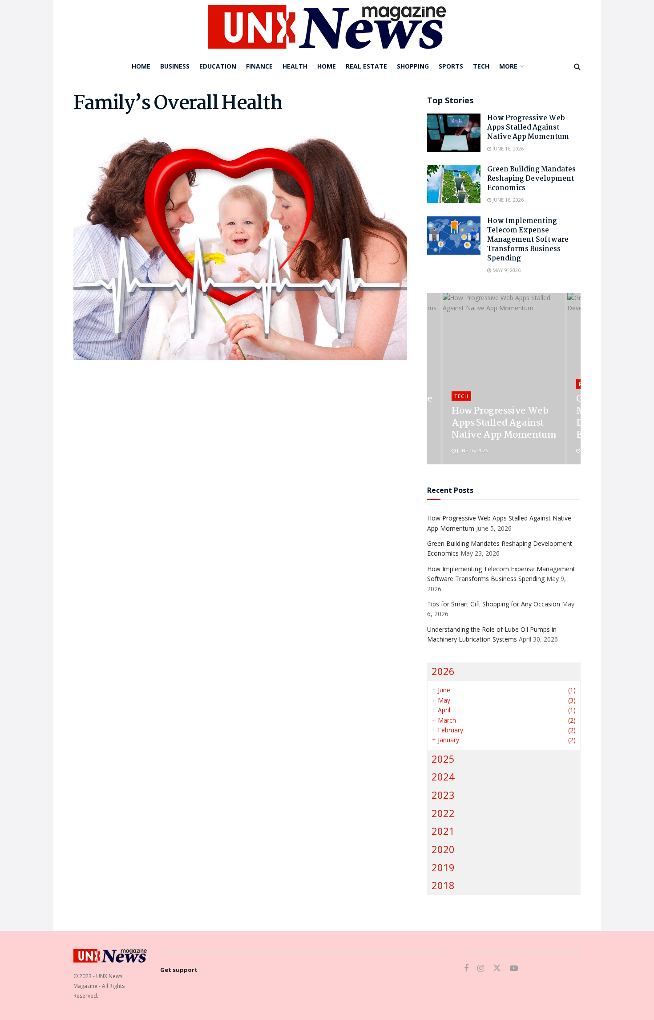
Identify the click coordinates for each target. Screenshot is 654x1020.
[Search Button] (577, 66)
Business (175, 66)
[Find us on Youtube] (514, 968)
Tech (481, 66)
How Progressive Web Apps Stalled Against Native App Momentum (528, 127)
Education (217, 66)
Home (141, 66)
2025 (443, 758)
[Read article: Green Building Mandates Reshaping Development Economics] (453, 184)
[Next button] (574, 378)
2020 (443, 849)
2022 (443, 813)
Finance (259, 66)
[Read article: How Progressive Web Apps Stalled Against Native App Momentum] (453, 133)
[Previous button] (433, 378)
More (508, 66)
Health (295, 66)
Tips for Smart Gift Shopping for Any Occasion (493, 604)
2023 (443, 794)
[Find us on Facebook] (466, 968)
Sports (451, 66)
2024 (443, 776)
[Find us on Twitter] (497, 968)
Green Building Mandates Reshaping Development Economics (531, 179)
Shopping (413, 66)
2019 (443, 867)
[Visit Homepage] (327, 26)
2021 (443, 831)
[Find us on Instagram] (480, 968)
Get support (179, 970)
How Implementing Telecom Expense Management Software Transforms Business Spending (528, 239)
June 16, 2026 (507, 148)
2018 (443, 885)
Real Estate (366, 66)
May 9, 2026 (506, 270)
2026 (443, 671)
